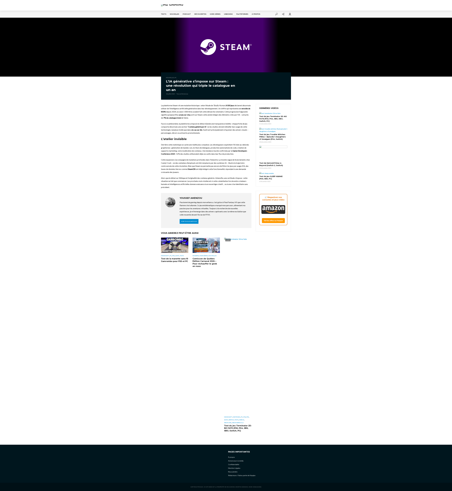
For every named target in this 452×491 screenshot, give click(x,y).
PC (175, 77)
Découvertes (200, 14)
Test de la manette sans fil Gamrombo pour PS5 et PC (174, 260)
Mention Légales (234, 468)
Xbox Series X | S (237, 422)
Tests (163, 14)
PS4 (244, 417)
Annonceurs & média (235, 461)
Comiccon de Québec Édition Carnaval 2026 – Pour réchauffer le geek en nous (205, 262)
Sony (177, 256)
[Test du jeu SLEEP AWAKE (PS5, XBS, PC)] (273, 173)
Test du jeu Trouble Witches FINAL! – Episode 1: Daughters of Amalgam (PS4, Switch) (272, 136)
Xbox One (227, 422)
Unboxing (228, 14)
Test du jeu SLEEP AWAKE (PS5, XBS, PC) (270, 177)
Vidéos (241, 420)
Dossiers (196, 256)
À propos (256, 14)
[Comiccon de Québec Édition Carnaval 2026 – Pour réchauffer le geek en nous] (206, 245)
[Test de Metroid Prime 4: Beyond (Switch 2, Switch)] (273, 153)
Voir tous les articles (189, 221)
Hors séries (215, 14)
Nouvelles (174, 14)
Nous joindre (232, 472)
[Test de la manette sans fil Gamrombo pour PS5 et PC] (174, 245)
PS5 (173, 256)
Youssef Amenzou (182, 94)
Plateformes (242, 14)
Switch (231, 420)
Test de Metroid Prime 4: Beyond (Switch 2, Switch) (271, 164)
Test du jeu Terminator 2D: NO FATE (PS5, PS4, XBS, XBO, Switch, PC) (237, 428)
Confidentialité (233, 464)
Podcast (187, 14)
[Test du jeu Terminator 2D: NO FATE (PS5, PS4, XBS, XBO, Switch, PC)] (273, 113)
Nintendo (236, 417)
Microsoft (165, 256)
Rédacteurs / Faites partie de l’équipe (241, 475)
